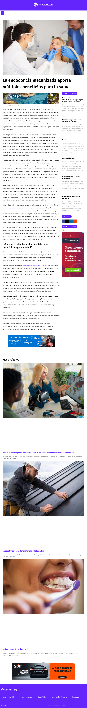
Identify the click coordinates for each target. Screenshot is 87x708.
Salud (4, 697)
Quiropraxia (66, 140)
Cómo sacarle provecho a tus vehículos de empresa (71, 121)
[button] (2, 13)
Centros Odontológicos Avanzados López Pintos (17, 208)
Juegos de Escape (68, 158)
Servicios (12, 697)
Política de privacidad (69, 705)
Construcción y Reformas (59, 697)
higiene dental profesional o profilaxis (35, 266)
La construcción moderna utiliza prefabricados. (23, 551)
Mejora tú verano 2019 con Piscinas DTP (71, 177)
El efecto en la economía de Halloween (71, 197)
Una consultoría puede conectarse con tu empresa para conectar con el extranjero (72, 99)
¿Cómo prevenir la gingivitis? (15, 649)
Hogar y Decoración (26, 697)
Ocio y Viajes (42, 697)
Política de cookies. (78, 705)
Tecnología (75, 697)
